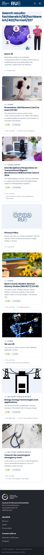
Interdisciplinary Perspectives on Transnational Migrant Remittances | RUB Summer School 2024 (21, 171)
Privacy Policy (11, 232)
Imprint (4, 525)
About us (5, 521)
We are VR (9, 344)
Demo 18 (8, 54)
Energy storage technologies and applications (21, 401)
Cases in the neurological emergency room (17, 456)
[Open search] (35, 3)
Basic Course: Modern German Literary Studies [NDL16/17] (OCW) (21, 285)
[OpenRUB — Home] (11, 3)
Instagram (5, 541)
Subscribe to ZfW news (10, 538)
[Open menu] (40, 3)
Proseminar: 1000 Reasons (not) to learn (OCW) (21, 108)
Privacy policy (7, 528)
